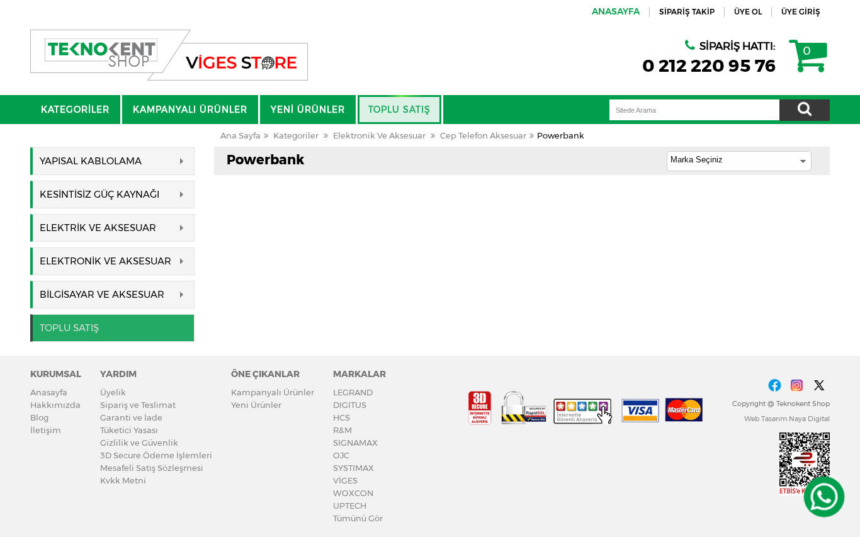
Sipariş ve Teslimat (138, 405)
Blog (39, 417)
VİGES (345, 480)
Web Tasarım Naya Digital (787, 418)
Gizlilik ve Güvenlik (139, 443)
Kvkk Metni (123, 480)
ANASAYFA (616, 11)
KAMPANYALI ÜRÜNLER (190, 109)
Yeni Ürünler (256, 405)
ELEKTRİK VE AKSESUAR (98, 228)
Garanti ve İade (131, 417)
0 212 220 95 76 (709, 65)
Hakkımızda (55, 405)
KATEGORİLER (75, 109)
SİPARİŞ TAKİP (687, 11)
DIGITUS (349, 405)
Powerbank (560, 135)
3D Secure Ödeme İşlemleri (156, 455)
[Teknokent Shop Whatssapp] (824, 497)
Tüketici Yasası (129, 430)
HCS (341, 417)
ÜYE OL (748, 11)
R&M (342, 430)
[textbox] (694, 109)
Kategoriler (296, 135)
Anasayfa (48, 392)
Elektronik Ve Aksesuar (379, 135)
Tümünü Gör (358, 518)
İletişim (45, 430)
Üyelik (113, 392)
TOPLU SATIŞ (399, 109)
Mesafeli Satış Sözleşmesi (151, 468)
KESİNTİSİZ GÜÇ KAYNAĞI (99, 194)
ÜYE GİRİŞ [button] (800, 11)
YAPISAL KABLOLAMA (91, 161)
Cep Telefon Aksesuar (483, 135)
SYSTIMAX (353, 468)
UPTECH (349, 505)
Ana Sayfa (240, 135)
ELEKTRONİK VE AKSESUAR (105, 261)
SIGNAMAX (355, 443)
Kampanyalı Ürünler (272, 392)
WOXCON (353, 493)
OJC (341, 455)
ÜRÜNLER (308, 109)
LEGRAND (353, 392)
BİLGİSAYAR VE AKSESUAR (102, 294)
